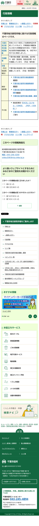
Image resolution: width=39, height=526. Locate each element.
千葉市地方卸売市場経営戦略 (4, 48)
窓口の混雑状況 (15, 368)
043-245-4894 (19, 499)
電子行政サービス (16, 354)
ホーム (2, 424)
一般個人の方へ (25, 23)
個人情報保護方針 (26, 443)
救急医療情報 (14, 341)
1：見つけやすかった (11, 196)
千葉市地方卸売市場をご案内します (19, 221)
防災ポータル (14, 334)
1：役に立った (9, 184)
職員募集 (13, 361)
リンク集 (18, 26)
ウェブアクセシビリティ (8, 448)
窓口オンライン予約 (17, 375)
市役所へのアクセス (10, 481)
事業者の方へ (14, 23)
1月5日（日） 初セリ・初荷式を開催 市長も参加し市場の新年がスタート (20, 269)
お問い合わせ (26, 481)
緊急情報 (20, 4)
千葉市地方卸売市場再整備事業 (14, 274)
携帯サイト (24, 448)
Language (27, 4)
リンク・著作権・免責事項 (9, 443)
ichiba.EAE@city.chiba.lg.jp (13, 157)
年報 (3, 66)
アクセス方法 (9, 26)
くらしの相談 (14, 382)
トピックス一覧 (9, 257)
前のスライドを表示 (30, 316)
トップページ (28, 26)
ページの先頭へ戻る (19, 431)
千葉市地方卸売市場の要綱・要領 (25, 96)
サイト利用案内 (25, 438)
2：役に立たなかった (11, 187)
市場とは (4, 23)
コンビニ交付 (6, 311)
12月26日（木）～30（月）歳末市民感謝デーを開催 (19, 262)
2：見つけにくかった (11, 199)
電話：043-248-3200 (10, 155)
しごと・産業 (9, 424)
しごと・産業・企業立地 (21, 424)
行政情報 (7, 239)
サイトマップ (5, 438)
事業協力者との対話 (11, 283)
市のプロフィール (7, 453)
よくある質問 (14, 388)
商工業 (31, 424)
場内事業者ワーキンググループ (14, 278)
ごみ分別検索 (14, 347)
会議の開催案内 (15, 395)
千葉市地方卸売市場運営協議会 (24, 112)
